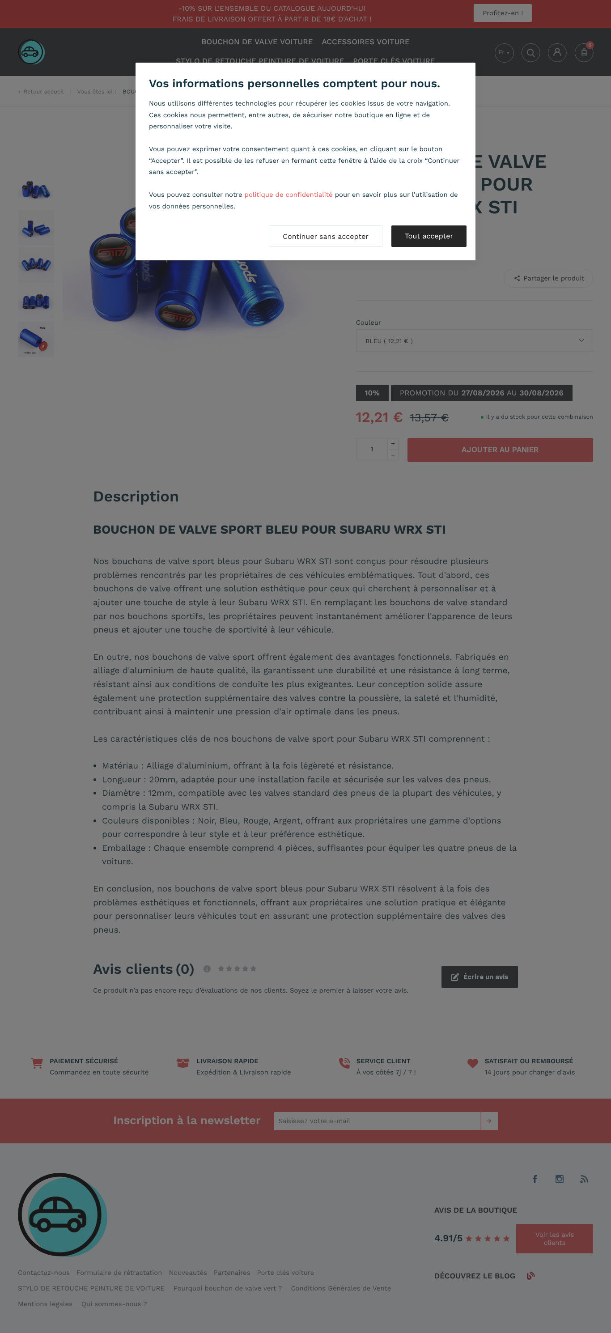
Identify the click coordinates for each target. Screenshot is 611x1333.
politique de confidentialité (289, 195)
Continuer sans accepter (326, 236)
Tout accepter (429, 236)
